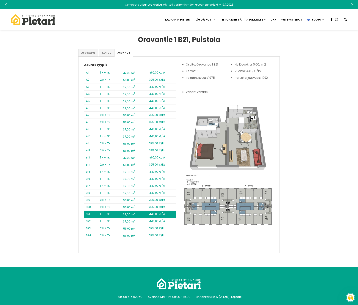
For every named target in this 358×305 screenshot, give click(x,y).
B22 (88, 221)
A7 (88, 115)
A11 (87, 143)
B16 (88, 179)
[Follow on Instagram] (336, 19)
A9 (88, 129)
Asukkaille (254, 19)
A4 (88, 94)
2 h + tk (105, 80)
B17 (88, 186)
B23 (88, 228)
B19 (88, 200)
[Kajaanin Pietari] (33, 19)
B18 (88, 193)
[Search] (345, 19)
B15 (88, 172)
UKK (273, 19)
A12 (88, 150)
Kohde (106, 52)
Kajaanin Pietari (177, 19)
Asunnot (123, 52)
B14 (88, 164)
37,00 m (129, 87)
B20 (88, 207)
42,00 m (129, 73)
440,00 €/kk (157, 87)
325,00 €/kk (157, 80)
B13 (88, 157)
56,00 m (129, 80)
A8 (88, 122)
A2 (87, 80)
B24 (88, 235)
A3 (87, 87)
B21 (88, 214)
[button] (179, 4)
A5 (88, 101)
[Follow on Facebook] (331, 19)
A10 (88, 136)
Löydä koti (204, 19)
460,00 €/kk (157, 72)
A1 (87, 72)
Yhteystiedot (291, 19)
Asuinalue (88, 52)
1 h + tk (105, 72)
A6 (88, 108)
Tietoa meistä (231, 19)
